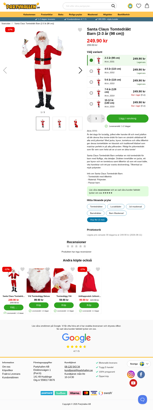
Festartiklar (47, 14)
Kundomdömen (10, 377)
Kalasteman (29, 14)
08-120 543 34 (72, 366)
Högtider (107, 14)
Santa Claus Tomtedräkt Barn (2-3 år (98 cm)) (34, 23)
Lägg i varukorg (127, 118)
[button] (130, 6)
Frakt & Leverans (11, 374)
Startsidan (5, 23)
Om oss (6, 366)
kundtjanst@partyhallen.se (76, 370)
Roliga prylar (75, 14)
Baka (60, 14)
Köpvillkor (7, 370)
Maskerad (93, 14)
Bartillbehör (124, 14)
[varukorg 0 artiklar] (147, 6)
